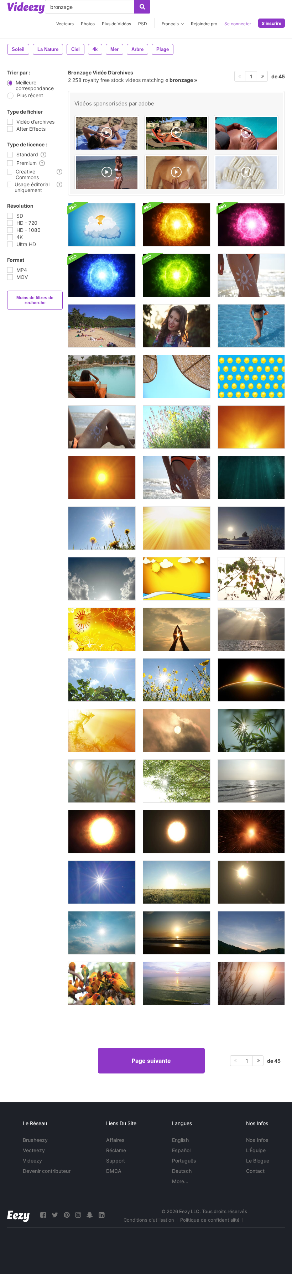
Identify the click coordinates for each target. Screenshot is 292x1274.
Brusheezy (35, 1140)
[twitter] (55, 1215)
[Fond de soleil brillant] (176, 528)
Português (184, 1161)
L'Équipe (256, 1150)
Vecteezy (34, 1150)
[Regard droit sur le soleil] (102, 882)
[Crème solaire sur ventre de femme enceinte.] (246, 134)
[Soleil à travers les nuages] (251, 629)
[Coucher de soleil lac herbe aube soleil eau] (251, 983)
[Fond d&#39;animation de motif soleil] (102, 629)
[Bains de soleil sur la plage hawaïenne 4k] (102, 326)
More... (180, 1181)
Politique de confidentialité (210, 1220)
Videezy (32, 1161)
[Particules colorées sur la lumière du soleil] (251, 882)
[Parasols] (176, 376)
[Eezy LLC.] (18, 1215)
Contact (255, 1171)
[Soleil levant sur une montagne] (251, 933)
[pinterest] (66, 1215)
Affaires (115, 1140)
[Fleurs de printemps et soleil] (176, 680)
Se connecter (237, 23)
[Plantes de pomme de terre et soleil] (102, 680)
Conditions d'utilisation (149, 1220)
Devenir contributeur (47, 1171)
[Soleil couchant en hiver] (251, 528)
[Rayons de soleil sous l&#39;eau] (251, 477)
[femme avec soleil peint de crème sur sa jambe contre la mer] (102, 427)
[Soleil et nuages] (176, 730)
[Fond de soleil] (251, 376)
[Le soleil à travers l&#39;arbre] (176, 781)
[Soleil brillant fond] (251, 680)
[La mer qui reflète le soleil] (251, 781)
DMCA (113, 1171)
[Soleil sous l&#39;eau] (176, 983)
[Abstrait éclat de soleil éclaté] (102, 730)
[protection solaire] (176, 134)
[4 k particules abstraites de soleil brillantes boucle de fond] (102, 275)
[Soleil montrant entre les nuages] (102, 578)
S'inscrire (271, 23)
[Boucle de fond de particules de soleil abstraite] (176, 224)
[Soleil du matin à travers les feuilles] (251, 578)
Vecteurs (65, 23)
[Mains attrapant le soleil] (176, 629)
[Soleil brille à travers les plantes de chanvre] (102, 781)
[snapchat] (90, 1215)
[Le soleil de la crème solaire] (251, 275)
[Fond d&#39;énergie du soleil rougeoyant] (251, 427)
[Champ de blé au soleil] (176, 882)
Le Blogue (257, 1161)
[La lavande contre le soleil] (176, 427)
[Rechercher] (142, 7)
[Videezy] (26, 8)
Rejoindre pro (204, 23)
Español (181, 1150)
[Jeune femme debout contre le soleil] (176, 326)
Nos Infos (257, 1140)
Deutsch (182, 1171)
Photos (88, 23)
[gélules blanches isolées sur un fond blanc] (246, 174)
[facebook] (43, 1215)
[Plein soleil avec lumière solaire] (102, 831)
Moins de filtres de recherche (34, 300)
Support (115, 1161)
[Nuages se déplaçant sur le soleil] (102, 933)
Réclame (116, 1150)
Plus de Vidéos (116, 23)
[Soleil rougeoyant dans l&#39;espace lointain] (251, 831)
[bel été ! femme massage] (176, 174)
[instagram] (78, 1215)
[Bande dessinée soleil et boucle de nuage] (102, 224)
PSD (142, 23)
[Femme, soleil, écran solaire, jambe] (251, 326)
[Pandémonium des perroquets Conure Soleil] (102, 983)
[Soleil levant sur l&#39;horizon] (176, 933)
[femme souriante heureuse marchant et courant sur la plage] (106, 174)
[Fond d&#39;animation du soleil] (176, 578)
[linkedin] (101, 1215)
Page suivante (151, 1060)
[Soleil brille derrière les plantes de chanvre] (251, 730)
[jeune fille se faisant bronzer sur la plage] (106, 134)
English (180, 1140)
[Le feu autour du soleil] (176, 831)
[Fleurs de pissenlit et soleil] (102, 528)
